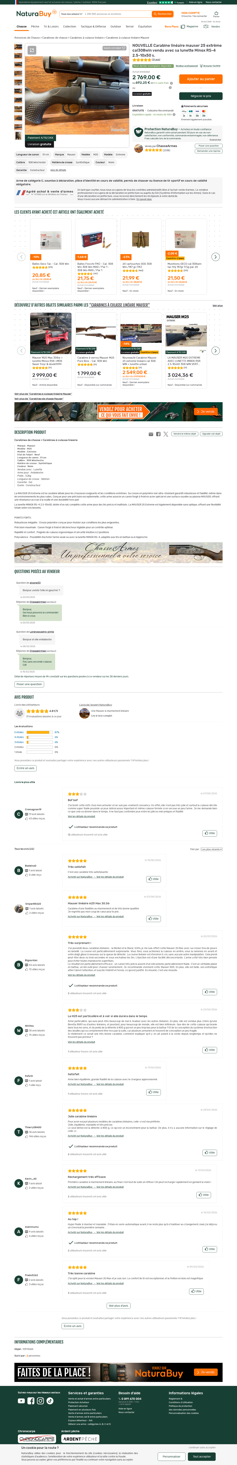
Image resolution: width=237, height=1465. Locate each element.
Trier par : (195, 849)
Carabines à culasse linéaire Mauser (127, 37)
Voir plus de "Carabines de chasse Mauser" (39, 399)
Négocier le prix (201, 96)
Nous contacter (214, 2)
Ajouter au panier (201, 79)
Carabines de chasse (54, 37)
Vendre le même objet (184, 434)
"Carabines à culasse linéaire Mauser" (119, 305)
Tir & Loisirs (51, 26)
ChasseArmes (161, 146)
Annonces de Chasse (27, 37)
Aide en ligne (195, 2)
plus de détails (58, 170)
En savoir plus (144, 199)
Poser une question (209, 146)
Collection (69, 26)
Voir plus (218, 306)
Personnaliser (171, 1456)
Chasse (22, 26)
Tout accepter (202, 1456)
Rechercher (164, 14)
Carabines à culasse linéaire (87, 37)
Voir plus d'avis (118, 1305)
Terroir (130, 26)
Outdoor (116, 26)
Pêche (35, 26)
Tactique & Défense (93, 26)
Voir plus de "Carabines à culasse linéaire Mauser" (43, 394)
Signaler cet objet (211, 434)
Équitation (145, 26)
